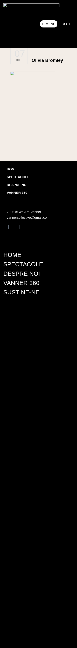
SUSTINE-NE (21, 292)
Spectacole (18, 177)
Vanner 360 (17, 193)
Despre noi (17, 185)
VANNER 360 (21, 283)
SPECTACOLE (23, 264)
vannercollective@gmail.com (28, 217)
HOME (12, 169)
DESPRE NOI (21, 273)
